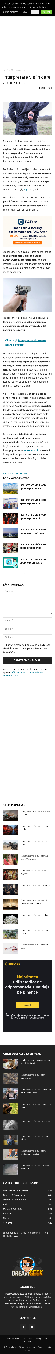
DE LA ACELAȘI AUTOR (16, 478)
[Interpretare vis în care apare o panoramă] (10, 488)
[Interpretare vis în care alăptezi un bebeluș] (10, 1125)
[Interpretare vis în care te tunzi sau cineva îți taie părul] (10, 1093)
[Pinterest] (20, 95)
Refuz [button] (24, 12)
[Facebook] (6, 95)
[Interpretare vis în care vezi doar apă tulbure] (10, 1169)
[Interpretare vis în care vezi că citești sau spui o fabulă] (10, 904)
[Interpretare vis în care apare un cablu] (10, 948)
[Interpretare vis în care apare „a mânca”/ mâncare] (10, 859)
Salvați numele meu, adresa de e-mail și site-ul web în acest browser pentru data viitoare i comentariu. (27, 648)
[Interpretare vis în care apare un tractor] (10, 934)
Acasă (5, 70)
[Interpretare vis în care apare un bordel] (10, 830)
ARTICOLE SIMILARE (15, 473)
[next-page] (29, 574)
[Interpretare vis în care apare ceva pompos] (10, 815)
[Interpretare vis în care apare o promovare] (10, 562)
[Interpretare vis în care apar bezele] (10, 919)
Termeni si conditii (13, 1338)
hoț (25, 189)
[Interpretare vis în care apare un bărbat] (10, 1140)
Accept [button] (46, 12)
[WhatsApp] (27, 95)
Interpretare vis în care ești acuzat (35, 885)
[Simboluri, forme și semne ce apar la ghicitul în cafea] (10, 1064)
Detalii (34, 12)
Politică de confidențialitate (35, 1338)
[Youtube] (32, 1327)
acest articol (31, 450)
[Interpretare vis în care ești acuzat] (10, 889)
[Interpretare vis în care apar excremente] (10, 1078)
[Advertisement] (27, 37)
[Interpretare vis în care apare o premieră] (10, 518)
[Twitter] (13, 95)
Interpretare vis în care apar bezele (36, 915)
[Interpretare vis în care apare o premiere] (10, 503)
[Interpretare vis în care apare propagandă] (10, 548)
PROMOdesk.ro (10, 1235)
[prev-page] (24, 574)
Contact (27, 1341)
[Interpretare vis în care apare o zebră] (10, 845)
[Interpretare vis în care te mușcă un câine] (10, 1108)
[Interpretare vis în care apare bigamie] (10, 874)
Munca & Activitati (19, 70)
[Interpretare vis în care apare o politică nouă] (10, 533)
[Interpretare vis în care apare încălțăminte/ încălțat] (10, 1154)
